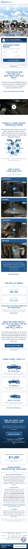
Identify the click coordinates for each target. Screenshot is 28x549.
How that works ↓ (14, 313)
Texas (22, 532)
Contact (12, 533)
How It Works (3, 532)
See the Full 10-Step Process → (14, 407)
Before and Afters (10, 532)
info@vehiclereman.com (15, 349)
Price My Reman (14, 434)
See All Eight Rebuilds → (14, 274)
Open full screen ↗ (14, 66)
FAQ (19, 532)
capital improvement (14, 477)
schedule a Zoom (18, 439)
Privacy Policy (18, 533)
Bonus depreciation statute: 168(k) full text (10, 503)
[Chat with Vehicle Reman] (24, 539)
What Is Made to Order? (14, 345)
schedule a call (10, 439)
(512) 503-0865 (21, 438)
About (16, 532)
